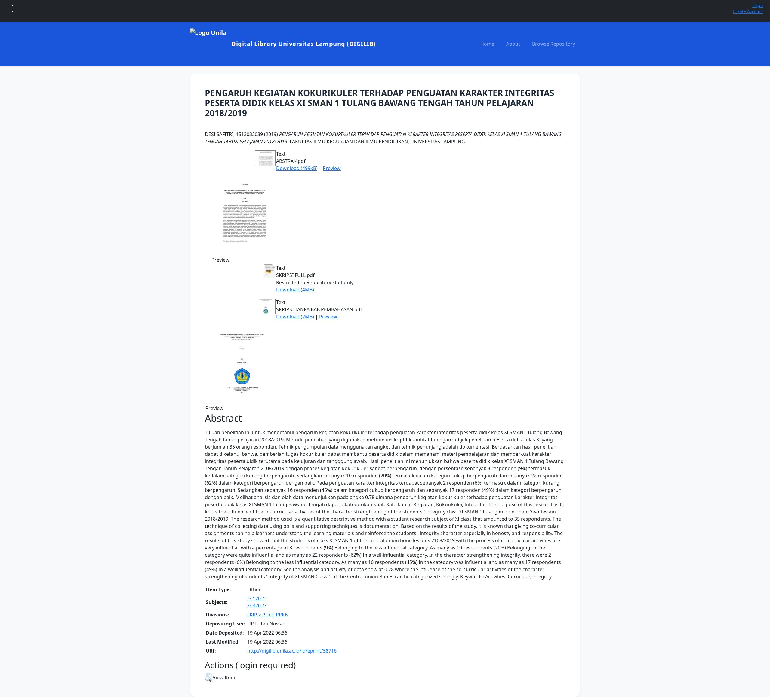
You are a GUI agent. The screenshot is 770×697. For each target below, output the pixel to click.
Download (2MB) (295, 316)
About (513, 44)
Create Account (748, 11)
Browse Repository (553, 44)
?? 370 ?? (256, 605)
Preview (332, 168)
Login (757, 5)
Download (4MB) (295, 289)
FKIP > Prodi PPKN (267, 614)
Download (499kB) (297, 168)
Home (487, 44)
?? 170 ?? (256, 598)
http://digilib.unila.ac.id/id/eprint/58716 (292, 650)
